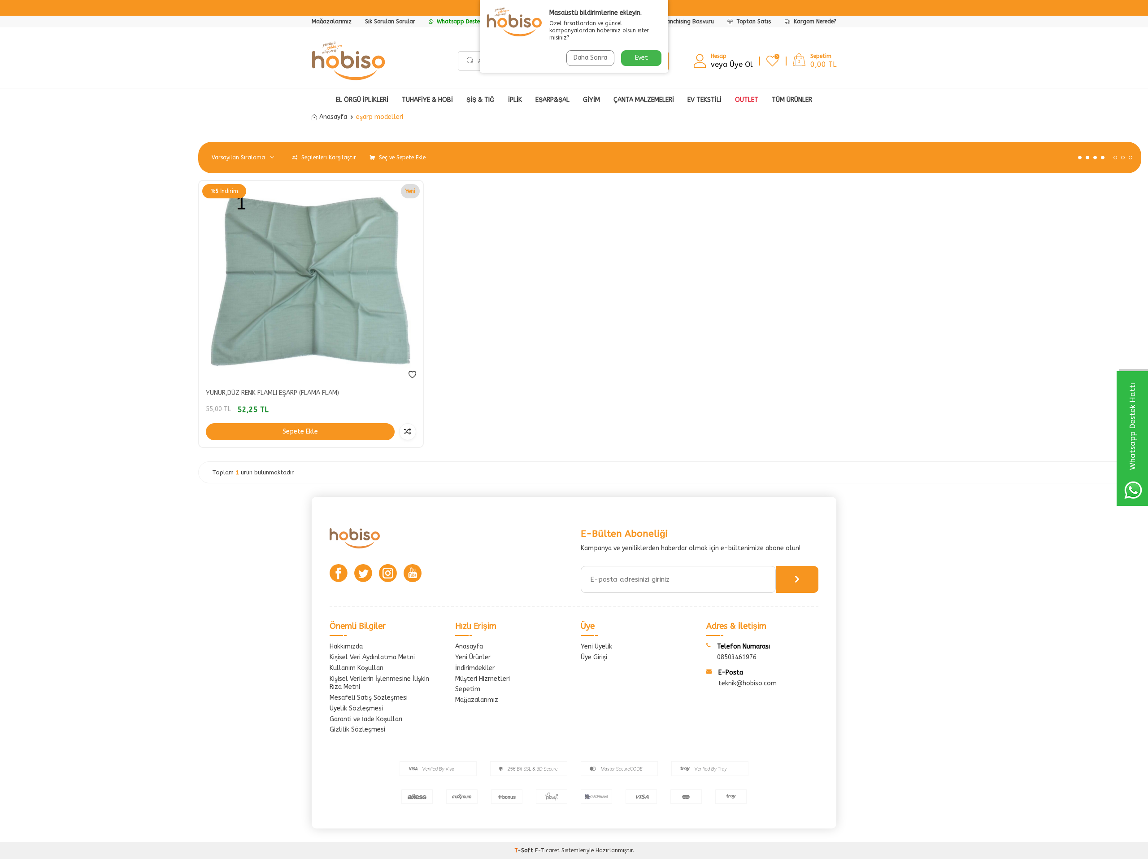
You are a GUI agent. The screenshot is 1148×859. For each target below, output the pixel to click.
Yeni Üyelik (596, 646)
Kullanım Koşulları (356, 668)
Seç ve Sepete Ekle (401, 157)
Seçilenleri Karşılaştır (328, 157)
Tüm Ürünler (792, 100)
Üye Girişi (594, 657)
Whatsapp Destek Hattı (466, 21)
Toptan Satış (753, 21)
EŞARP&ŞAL (552, 100)
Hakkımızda (346, 646)
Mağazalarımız (332, 21)
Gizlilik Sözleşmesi (357, 729)
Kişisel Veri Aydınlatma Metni (372, 657)
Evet (641, 57)
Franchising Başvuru (687, 21)
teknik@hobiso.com (747, 683)
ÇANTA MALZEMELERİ (643, 100)
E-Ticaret (547, 850)
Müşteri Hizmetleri (482, 679)
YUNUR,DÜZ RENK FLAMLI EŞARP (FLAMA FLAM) (272, 393)
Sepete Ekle (300, 431)
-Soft (524, 850)
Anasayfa (333, 117)
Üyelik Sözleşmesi (356, 708)
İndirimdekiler (475, 668)
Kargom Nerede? (814, 21)
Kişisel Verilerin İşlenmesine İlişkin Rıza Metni (379, 683)
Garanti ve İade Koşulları (366, 719)
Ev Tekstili (704, 100)
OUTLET (746, 100)
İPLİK (515, 100)
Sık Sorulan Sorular (390, 21)
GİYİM (591, 100)
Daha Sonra (590, 57)
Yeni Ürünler (473, 657)
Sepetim (467, 689)
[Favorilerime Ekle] (412, 374)
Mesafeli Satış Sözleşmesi (369, 697)
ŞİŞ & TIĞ (480, 100)
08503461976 (737, 657)
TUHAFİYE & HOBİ (427, 100)
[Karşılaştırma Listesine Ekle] (407, 431)
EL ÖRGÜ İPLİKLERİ (362, 100)
